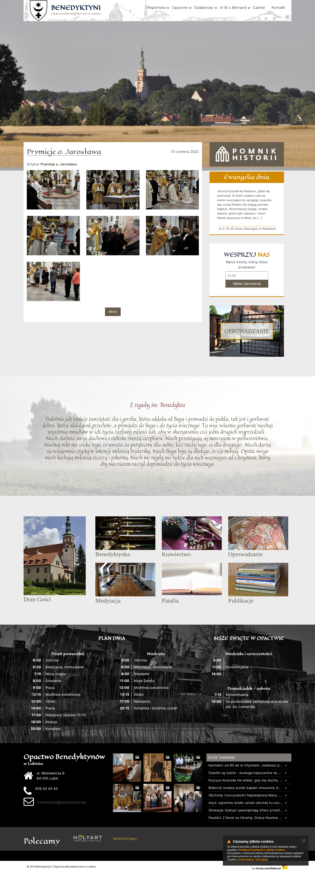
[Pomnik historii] (247, 154)
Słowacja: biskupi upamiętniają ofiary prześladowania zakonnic (245, 810)
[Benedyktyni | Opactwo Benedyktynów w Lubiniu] (38, 10)
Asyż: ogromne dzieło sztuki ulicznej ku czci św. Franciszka (245, 803)
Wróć (113, 311)
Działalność (203, 8)
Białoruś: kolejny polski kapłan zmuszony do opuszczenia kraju (245, 788)
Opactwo (180, 8)
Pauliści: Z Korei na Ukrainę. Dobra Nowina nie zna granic (245, 818)
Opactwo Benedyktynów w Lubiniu (76, 10)
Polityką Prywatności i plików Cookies (262, 849)
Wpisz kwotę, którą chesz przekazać (247, 264)
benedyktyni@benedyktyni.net (61, 802)
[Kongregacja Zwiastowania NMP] (199, 838)
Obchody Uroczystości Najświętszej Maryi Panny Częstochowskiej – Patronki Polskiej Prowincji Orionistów (245, 795)
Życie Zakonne (221, 757)
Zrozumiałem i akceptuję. (253, 859)
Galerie (259, 8)
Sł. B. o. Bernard (233, 8)
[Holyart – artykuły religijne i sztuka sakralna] (88, 838)
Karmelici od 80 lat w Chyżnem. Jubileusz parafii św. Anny (245, 765)
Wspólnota (156, 8)
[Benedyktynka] (125, 838)
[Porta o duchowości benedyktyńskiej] (162, 838)
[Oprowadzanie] (247, 331)
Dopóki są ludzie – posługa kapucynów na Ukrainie (245, 773)
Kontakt (278, 8)
